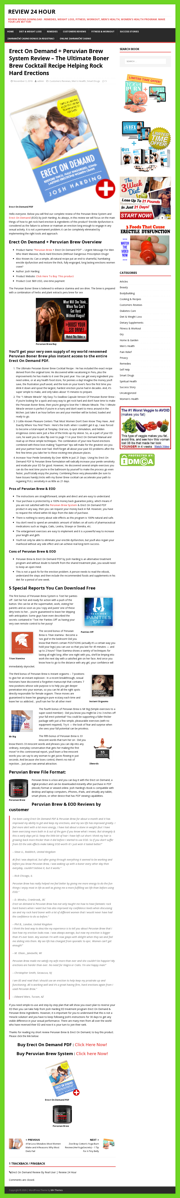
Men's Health (79, 81)
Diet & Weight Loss (30, 31)
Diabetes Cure (128, 311)
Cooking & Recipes (130, 299)
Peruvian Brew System (63, 505)
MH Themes (57, 1190)
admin (40, 81)
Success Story (128, 387)
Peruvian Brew (43, 250)
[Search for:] (145, 61)
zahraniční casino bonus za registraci (30, 38)
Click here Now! (92, 1053)
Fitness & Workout (102, 31)
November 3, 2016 (23, 81)
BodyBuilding (127, 293)
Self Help (125, 369)
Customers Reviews (74, 31)
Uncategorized (128, 393)
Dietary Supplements (131, 322)
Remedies (52, 31)
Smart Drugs (93, 81)
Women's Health (129, 399)
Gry (122, 334)
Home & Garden (129, 340)
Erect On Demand (20, 217)
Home (10, 31)
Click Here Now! (91, 1044)
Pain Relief (126, 352)
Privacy (124, 357)
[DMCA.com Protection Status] (137, 464)
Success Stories (129, 31)
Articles (124, 281)
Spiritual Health (128, 381)
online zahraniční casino (75, 38)
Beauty (124, 287)
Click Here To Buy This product (55, 276)
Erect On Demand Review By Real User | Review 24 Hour (43, 1172)
